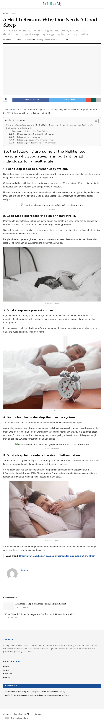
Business (7, 674)
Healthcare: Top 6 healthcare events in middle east (40, 604)
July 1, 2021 (21, 40)
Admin (8, 40)
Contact (38, 714)
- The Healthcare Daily (19, 718)
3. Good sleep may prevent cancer (26, 137)
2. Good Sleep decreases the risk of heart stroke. (32, 134)
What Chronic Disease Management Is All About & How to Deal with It (39, 614)
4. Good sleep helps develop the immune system (32, 140)
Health (13, 14)
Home (5, 14)
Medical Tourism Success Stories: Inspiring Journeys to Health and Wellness (37, 695)
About (6, 714)
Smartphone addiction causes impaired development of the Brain (57, 556)
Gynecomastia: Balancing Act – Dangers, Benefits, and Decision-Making (35, 692)
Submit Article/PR (21, 714)
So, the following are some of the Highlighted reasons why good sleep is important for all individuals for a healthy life (49, 126)
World (6, 670)
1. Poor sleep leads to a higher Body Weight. (29, 131)
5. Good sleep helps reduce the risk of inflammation (33, 143)
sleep (12, 110)
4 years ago (22, 607)
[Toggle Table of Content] (95, 121)
